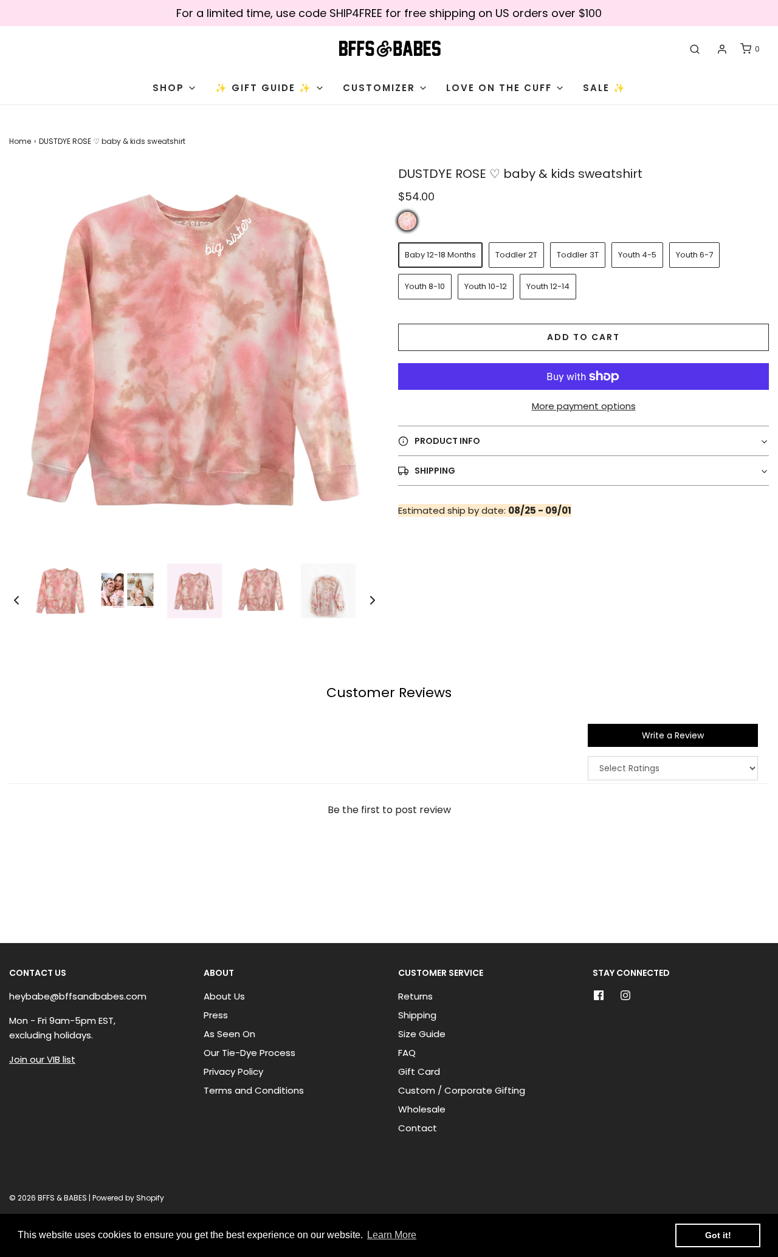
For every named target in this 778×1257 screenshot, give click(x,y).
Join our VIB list (42, 1059)
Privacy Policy (233, 1071)
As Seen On (229, 1033)
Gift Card (419, 1071)
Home (20, 141)
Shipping (417, 1015)
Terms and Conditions (254, 1090)
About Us (224, 996)
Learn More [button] (391, 1235)
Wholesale (422, 1109)
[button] (16, 599)
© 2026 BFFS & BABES (48, 1198)
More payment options (584, 406)
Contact (417, 1128)
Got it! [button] (718, 1235)
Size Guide (422, 1033)
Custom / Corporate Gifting (461, 1090)
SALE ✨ (604, 87)
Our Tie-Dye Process (249, 1052)
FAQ (407, 1052)
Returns (415, 996)
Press (216, 1015)
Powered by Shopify (128, 1198)
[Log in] (722, 49)
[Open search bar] (695, 49)
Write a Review (673, 735)
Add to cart (583, 337)
